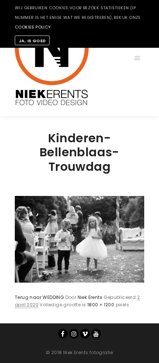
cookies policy (33, 27)
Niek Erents (90, 297)
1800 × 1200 (100, 305)
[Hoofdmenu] (137, 58)
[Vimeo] (85, 334)
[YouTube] (96, 334)
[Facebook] (63, 334)
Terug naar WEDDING (39, 297)
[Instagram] (74, 334)
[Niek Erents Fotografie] (52, 58)
